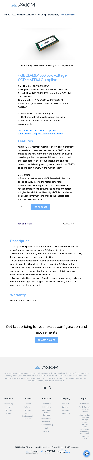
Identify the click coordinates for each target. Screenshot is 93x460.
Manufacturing (47, 425)
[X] (50, 387)
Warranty (68, 224)
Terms (54, 447)
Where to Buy (84, 415)
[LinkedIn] (45, 387)
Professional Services (27, 417)
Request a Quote (46, 340)
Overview (27, 404)
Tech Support (84, 407)
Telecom (46, 431)
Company (65, 407)
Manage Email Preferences (68, 447)
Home (6, 14)
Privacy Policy (45, 447)
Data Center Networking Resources (85, 431)
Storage (8, 410)
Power (8, 413)
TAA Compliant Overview (22, 14)
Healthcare (46, 421)
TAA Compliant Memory (47, 14)
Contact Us (65, 413)
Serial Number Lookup (85, 424)
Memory (8, 407)
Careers (65, 410)
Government (46, 418)
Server (27, 413)
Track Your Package (85, 418)
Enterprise (46, 410)
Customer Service (85, 410)
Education (47, 407)
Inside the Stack (85, 437)
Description (25, 224)
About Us (65, 404)
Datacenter (46, 404)
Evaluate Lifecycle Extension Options (37, 130)
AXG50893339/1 (68, 14)
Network (27, 407)
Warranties (84, 404)
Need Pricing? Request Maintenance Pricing (40, 133)
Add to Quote (40, 207)
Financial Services (46, 414)
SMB (46, 428)
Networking (8, 404)
